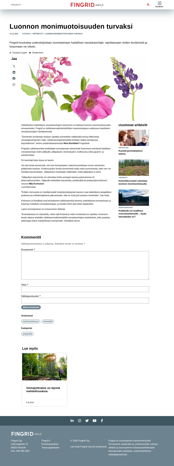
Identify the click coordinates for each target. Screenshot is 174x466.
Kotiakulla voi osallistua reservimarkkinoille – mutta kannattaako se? (132, 214)
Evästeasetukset (49, 444)
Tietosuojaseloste (50, 447)
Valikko (159, 7)
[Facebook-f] (102, 420)
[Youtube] (94, 420)
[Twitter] (87, 420)
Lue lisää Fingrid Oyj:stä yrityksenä (88, 446)
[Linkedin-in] (72, 420)
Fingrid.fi (16, 5)
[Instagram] (79, 420)
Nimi (24, 284)
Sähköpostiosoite (31, 296)
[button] (148, 4)
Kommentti (28, 249)
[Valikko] (160, 3)
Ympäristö (37, 34)
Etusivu (26, 34)
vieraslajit (47, 321)
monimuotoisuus (31, 321)
